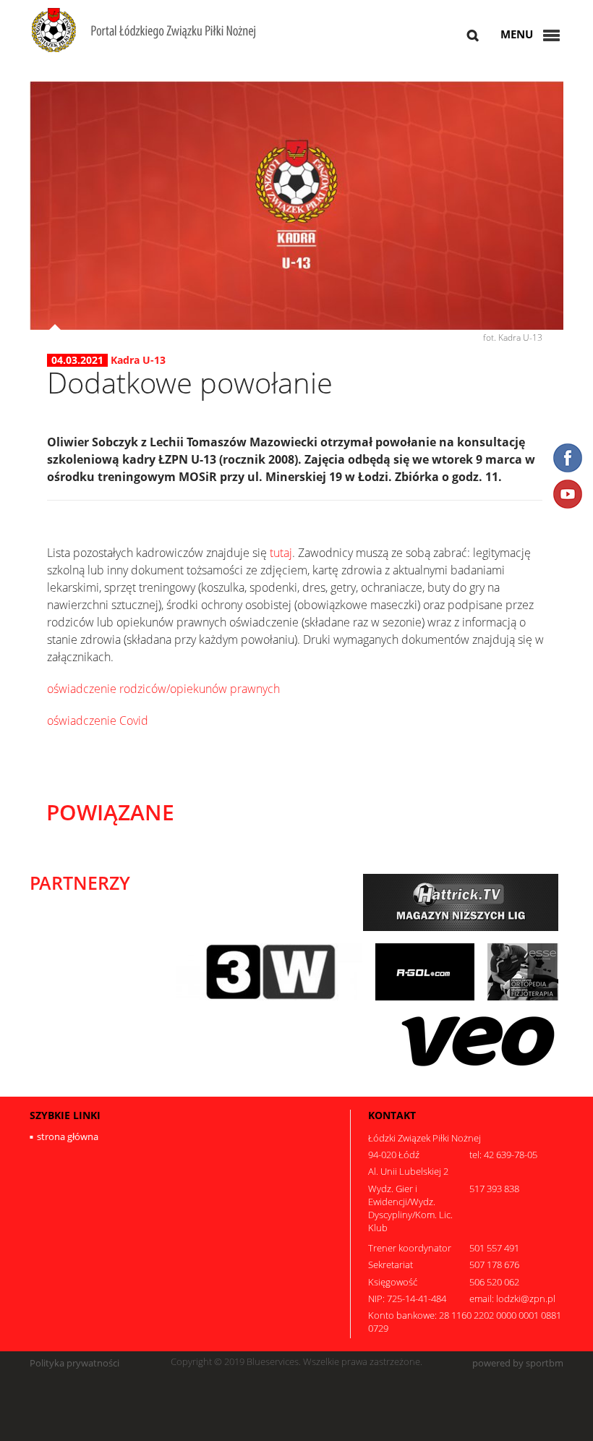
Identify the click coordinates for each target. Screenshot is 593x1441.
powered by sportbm (517, 1363)
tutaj (281, 553)
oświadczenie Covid (97, 720)
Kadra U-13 (138, 360)
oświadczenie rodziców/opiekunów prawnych (163, 689)
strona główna (67, 1136)
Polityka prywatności (74, 1363)
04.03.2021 (77, 360)
